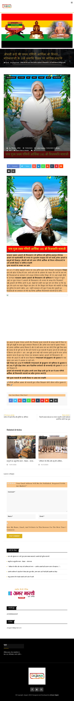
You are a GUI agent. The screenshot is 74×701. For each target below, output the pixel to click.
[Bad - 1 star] (7, 483)
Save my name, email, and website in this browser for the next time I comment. (36, 528)
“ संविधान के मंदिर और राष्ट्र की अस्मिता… (50, 461)
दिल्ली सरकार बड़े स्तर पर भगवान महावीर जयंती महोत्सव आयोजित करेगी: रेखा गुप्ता (54, 418)
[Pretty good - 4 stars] (12, 483)
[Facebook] (11, 400)
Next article (65, 415)
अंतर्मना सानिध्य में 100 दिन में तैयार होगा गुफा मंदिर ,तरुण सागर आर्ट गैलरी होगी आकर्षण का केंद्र (32, 572)
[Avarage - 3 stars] (10, 483)
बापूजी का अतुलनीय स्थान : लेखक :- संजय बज (20, 561)
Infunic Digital (54, 695)
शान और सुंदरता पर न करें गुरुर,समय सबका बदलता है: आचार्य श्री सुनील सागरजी (28, 556)
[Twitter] (15, 400)
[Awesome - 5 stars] (14, 483)
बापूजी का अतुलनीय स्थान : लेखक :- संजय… (20, 461)
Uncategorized (14, 62)
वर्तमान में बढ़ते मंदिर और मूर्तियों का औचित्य (16, 417)
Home (7, 62)
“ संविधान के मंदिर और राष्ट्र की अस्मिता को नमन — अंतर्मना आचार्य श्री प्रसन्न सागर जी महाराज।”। (34, 566)
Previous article (9, 415)
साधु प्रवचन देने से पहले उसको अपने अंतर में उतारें (21, 577)
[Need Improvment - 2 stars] (9, 483)
